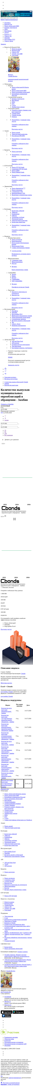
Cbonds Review (9, 905)
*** (2, 412)
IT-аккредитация (9, 941)
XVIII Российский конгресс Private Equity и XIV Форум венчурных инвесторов (18, 965)
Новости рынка (16, 49)
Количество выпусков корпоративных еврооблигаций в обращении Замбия (7, 727)
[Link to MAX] (5, 1027)
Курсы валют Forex (18, 246)
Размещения (15, 214)
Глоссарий (15, 55)
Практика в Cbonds (10, 921)
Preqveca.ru (7, 1005)
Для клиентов (8, 916)
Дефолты (14, 212)
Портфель (7, 22)
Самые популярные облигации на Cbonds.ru (18, 820)
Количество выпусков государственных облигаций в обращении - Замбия (7, 750)
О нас (6, 918)
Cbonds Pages (16, 113)
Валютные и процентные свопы (22, 195)
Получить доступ (6, 629)
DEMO (10, 357)
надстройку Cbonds (7, 691)
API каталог (15, 343)
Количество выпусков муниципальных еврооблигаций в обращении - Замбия (7, 736)
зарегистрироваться (14, 1077)
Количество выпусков (11, 385)
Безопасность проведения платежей (15, 919)
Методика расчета (6, 683)
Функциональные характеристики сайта (17, 926)
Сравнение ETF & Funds (19, 169)
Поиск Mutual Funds (18, 172)
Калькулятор (8, 947)
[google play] (18, 1013)
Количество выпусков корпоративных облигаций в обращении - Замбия (7, 759)
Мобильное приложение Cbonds (22, 316)
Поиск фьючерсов (18, 188)
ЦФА (6, 29)
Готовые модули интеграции (21, 344)
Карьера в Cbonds (9, 923)
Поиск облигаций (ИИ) (11, 26)
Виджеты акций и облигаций (21, 320)
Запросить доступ (13, 365)
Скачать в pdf (8, 928)
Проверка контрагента (19, 325)
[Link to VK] (5, 1025)
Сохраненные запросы (19, 319)
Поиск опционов (17, 190)
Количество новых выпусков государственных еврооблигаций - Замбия (7, 784)
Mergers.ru (7, 1001)
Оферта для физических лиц (13, 932)
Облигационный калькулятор (21, 317)
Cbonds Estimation (9, 802)
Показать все (5, 789)
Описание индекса (10, 377)
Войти (3, 19)
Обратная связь (9, 1039)
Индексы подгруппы (11, 379)
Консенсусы (8, 24)
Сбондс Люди (8, 41)
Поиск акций (16, 132)
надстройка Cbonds (7, 696)
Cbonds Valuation (9, 805)
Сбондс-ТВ (7, 36)
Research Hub (16, 50)
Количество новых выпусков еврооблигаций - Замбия (7, 775)
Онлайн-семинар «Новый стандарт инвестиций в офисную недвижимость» (17, 955)
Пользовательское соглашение (13, 1042)
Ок (2, 1076)
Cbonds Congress (22, 951)
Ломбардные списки (18, 107)
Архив (6, 420)
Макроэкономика (17, 262)
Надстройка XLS (9, 39)
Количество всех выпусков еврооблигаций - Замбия (6, 710)
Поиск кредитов (17, 151)
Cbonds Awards (16, 115)
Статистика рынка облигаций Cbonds (16, 382)
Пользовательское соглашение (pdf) (15, 1044)
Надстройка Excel (9, 851)
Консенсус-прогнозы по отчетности (15, 885)
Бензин (14, 277)
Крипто (8, 34)
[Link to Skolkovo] (10, 1034)
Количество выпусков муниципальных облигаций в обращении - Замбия (7, 767)
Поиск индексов (17, 239)
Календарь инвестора (18, 222)
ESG (13, 103)
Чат (13, 322)
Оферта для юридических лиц (13, 934)
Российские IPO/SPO (18, 136)
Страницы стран (17, 260)
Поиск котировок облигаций (21, 92)
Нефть (14, 276)
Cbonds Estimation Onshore (12, 803)
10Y (5, 433)
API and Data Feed (17, 341)
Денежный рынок (17, 219)
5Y (5, 432)
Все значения (8, 435)
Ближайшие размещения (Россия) (14, 797)
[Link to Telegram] (5, 1020)
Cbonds (23, 673)
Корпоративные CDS (18, 193)
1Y (5, 430)
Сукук (14, 105)
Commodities (15, 279)
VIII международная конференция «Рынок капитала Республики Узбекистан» (17, 960)
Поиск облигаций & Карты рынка (15, 794)
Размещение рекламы (11, 1037)
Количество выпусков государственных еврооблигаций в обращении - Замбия (7, 719)
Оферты (14, 215)
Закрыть (3, 44)
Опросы (14, 116)
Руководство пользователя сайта (14, 924)
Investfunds (7, 996)
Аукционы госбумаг (18, 217)
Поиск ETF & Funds (18, 167)
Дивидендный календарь (19, 134)
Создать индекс (9, 881)
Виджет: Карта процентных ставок (15, 889)
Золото (6, 32)
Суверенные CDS (17, 191)
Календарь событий (18, 210)
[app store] (6, 1013)
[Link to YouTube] (5, 1022)
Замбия (6, 383)
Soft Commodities (17, 281)
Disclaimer (7, 1045)
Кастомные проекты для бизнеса (22, 348)
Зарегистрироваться (11, 19)
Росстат (14, 263)
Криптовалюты (16, 241)
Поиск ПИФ (16, 170)
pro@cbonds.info (6, 992)
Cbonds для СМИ (17, 54)
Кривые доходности (10, 27)
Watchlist (7, 38)
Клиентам (7, 1040)
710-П (6, 864)
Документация (16, 346)
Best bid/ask (7, 31)
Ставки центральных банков (21, 247)
